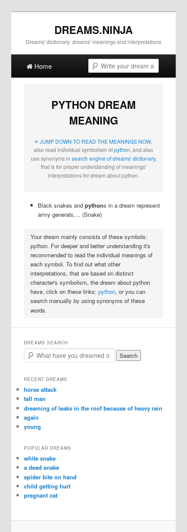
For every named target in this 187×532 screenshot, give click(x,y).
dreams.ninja (93, 29)
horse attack (40, 389)
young (32, 426)
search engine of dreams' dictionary (113, 158)
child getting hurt (47, 486)
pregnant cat (40, 495)
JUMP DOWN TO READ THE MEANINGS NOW (94, 141)
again (31, 417)
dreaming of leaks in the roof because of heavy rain (93, 408)
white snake (40, 458)
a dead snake (41, 467)
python (122, 149)
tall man (35, 398)
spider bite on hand (50, 477)
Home (42, 66)
